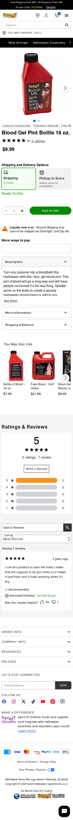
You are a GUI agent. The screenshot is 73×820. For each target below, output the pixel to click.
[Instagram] (13, 701)
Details (51, 7)
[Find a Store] (38, 15)
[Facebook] (4, 701)
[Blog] (62, 701)
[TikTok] (33, 701)
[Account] (47, 15)
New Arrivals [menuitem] (18, 43)
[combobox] (36, 25)
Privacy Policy (48, 761)
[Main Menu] (66, 15)
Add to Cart (50, 210)
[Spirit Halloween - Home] (10, 15)
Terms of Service (26, 761)
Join (63, 685)
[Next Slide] (65, 88)
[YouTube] (43, 701)
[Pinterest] (52, 701)
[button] (36, 84)
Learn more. (27, 731)
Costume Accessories (16, 125)
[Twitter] (23, 701)
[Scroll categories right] (70, 42)
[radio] (19, 179)
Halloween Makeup (45, 125)
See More (10, 300)
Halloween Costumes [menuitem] (49, 43)
